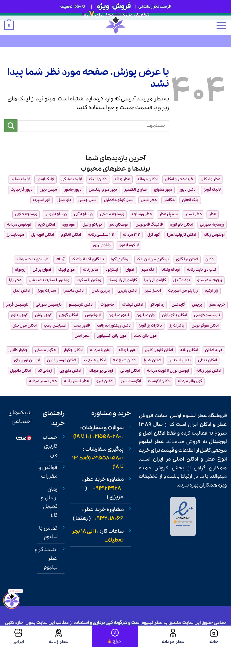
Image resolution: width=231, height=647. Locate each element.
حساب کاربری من (50, 446)
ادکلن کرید (46, 224)
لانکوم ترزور (101, 245)
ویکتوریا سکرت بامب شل (49, 280)
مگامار (169, 200)
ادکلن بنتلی (207, 360)
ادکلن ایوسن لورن (61, 360)
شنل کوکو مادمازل (119, 200)
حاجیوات (107, 304)
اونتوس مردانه (19, 224)
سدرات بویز (46, 290)
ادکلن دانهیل (20, 370)
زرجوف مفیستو (209, 280)
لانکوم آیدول (129, 245)
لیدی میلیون (118, 315)
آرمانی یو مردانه (100, 370)
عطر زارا (15, 280)
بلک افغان (190, 200)
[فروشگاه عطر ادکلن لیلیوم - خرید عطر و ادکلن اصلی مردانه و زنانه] (115, 25)
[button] (221, 25)
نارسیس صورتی (49, 304)
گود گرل (153, 234)
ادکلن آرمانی (130, 370)
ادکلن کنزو (104, 381)
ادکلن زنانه (189, 350)
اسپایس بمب (55, 325)
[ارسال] (10, 126)
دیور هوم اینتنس (103, 189)
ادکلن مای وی (70, 370)
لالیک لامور (45, 179)
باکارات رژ (176, 325)
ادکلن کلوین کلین (159, 350)
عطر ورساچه (142, 214)
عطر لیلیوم (194, 415)
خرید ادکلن (214, 350)
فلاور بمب (82, 325)
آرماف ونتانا (170, 269)
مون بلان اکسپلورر (111, 335)
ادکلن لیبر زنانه (208, 370)
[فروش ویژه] (115, 636)
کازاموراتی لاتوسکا (122, 280)
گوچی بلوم (19, 315)
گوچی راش (43, 315)
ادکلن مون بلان (24, 325)
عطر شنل (149, 200)
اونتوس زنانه (214, 234)
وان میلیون (145, 315)
